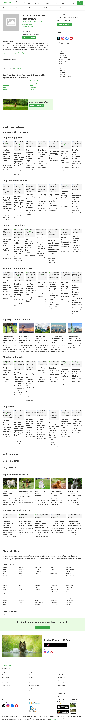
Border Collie (6, 80)
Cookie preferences (7, 685)
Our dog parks (16, 2)
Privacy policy (5, 682)
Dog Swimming (63, 72)
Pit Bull (4, 87)
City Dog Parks (62, 63)
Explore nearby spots (64, 24)
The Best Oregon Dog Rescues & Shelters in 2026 (25, 523)
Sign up (80, 2)
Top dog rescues (37, 2)
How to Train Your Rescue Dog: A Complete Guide (77, 154)
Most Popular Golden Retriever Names (58, 493)
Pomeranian (33, 87)
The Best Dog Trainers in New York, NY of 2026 (74, 338)
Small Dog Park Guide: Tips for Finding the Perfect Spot (77, 374)
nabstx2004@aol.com (27, 26)
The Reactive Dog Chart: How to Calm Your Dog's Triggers (29, 245)
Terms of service (6, 680)
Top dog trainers (47, 2)
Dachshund (5, 83)
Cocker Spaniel (34, 80)
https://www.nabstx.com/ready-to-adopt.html (15, 53)
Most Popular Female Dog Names (40, 493)
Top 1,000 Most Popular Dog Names (8, 493)
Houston (46, 21)
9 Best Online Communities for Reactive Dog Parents (66, 242)
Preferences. (53, 719)
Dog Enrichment (48, 7)
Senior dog (5, 89)
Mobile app (32, 690)
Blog (24, 2)
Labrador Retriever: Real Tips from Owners (30, 423)
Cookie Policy (19, 719)
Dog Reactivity (32, 7)
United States (30, 21)
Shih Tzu (32, 89)
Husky (31, 85)
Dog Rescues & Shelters (65, 76)
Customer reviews (34, 685)
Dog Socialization (63, 68)
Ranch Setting (64, 298)
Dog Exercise (62, 70)
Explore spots (32, 677)
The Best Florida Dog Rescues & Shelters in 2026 (57, 523)
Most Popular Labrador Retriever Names (74, 493)
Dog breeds (56, 2)
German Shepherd (34, 83)
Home (30, 674)
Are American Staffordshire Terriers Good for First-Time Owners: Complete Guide (54, 430)
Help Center (5, 688)
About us (4, 674)
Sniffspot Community (64, 7)
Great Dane (6, 85)
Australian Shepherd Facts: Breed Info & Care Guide (66, 423)
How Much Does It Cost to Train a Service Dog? (42, 154)
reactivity (42, 253)
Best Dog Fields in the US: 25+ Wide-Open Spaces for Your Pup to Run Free (19, 159)
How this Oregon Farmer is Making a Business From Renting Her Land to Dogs (53, 290)
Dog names (29, 2)
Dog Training (18, 7)
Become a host (64, 2)
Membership (32, 680)
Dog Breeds (62, 66)
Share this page (65, 43)
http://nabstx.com (27, 24)
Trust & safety (5, 677)
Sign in (73, 2)
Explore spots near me (36, 105)
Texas (39, 21)
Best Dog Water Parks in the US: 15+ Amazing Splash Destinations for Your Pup (7, 204)
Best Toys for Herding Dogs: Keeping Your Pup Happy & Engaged (30, 201)
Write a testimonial (29, 37)
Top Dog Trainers (63, 61)
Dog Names (62, 74)
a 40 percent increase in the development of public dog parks (7, 300)
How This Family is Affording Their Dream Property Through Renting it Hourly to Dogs (31, 292)
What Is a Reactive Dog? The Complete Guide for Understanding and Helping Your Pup (53, 247)
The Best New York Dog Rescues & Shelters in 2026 (75, 523)
